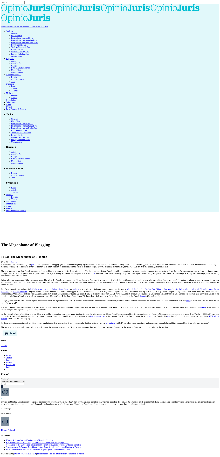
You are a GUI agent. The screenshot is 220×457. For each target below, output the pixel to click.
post (33, 264)
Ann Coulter (146, 289)
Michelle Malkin (133, 289)
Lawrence (47, 289)
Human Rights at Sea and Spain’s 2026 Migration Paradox (29, 440)
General (4, 346)
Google (203, 307)
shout (188, 301)
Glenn (60, 289)
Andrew (75, 289)
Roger (66, 289)
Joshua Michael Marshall (189, 289)
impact (143, 296)
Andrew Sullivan (20, 291)
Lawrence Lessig (171, 289)
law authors (110, 323)
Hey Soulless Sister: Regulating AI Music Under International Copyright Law (37, 442)
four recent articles (97, 316)
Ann (40, 289)
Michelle (33, 289)
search (151, 316)
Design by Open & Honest (25, 454)
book (93, 273)
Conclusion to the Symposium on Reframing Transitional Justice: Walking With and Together (43, 445)
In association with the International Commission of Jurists (24, 27)
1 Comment (14, 262)
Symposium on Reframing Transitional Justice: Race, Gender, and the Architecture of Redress (43, 447)
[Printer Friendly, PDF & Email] (10, 336)
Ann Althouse (157, 289)
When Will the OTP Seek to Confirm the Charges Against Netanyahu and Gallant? (39, 449)
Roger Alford (8, 430)
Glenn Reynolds (206, 289)
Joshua (54, 289)
